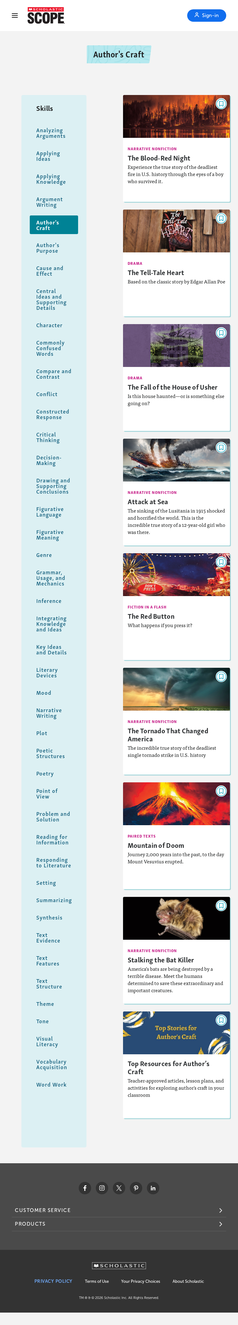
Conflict (47, 394)
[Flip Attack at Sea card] (176, 492)
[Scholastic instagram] (102, 1188)
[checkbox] (221, 103)
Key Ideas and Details (51, 649)
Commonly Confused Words (50, 347)
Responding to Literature (53, 862)
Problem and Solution (53, 816)
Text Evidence (48, 937)
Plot (41, 733)
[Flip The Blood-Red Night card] (176, 148)
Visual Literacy (47, 1041)
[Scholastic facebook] (85, 1188)
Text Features (48, 960)
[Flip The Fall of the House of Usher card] (176, 377)
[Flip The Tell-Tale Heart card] (176, 263)
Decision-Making (49, 460)
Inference (49, 600)
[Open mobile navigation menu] (15, 15)
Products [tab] (30, 1224)
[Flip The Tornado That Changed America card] (176, 721)
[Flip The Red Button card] (176, 606)
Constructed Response (52, 414)
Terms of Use (97, 1281)
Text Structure (49, 983)
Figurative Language (50, 511)
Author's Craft (47, 225)
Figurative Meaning (50, 534)
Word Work (51, 1084)
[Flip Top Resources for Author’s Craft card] (176, 1064)
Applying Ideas (48, 155)
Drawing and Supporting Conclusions (53, 485)
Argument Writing (49, 201)
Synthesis (49, 917)
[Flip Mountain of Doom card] (176, 835)
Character (49, 325)
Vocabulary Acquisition (51, 1064)
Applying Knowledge (51, 178)
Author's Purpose (48, 247)
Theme (45, 1003)
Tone (42, 1021)
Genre (44, 554)
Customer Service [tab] (43, 1210)
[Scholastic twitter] (119, 1188)
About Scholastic (188, 1281)
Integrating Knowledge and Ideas (51, 623)
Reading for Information (52, 839)
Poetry (45, 773)
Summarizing (54, 900)
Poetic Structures (50, 753)
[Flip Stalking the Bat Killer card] (176, 950)
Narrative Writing (49, 712)
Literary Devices (47, 672)
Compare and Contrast (54, 373)
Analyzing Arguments (51, 132)
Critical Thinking (48, 437)
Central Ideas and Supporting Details (51, 299)
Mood (43, 692)
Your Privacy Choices (140, 1281)
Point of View (47, 793)
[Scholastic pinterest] (136, 1188)
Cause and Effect (50, 270)
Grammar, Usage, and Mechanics (50, 577)
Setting (46, 882)
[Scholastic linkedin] (153, 1188)
